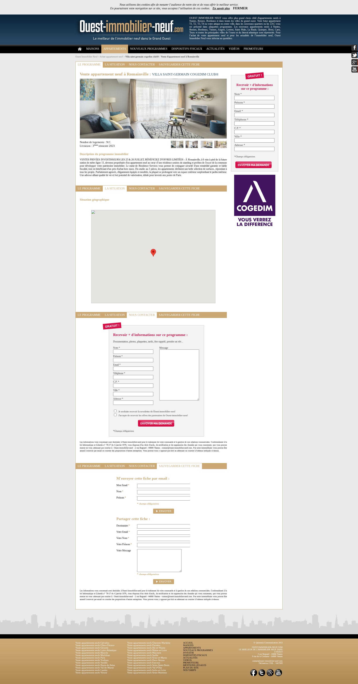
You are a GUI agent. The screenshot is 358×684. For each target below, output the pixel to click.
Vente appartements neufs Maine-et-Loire (147, 650)
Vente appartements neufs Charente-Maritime (148, 643)
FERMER (240, 8)
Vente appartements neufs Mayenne (144, 652)
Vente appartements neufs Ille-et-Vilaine (146, 647)
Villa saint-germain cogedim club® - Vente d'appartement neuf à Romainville (162, 56)
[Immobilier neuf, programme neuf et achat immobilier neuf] (131, 43)
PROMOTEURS (253, 48)
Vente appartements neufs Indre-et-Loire (146, 670)
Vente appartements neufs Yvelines (92, 660)
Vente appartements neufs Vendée (91, 662)
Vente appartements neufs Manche (91, 652)
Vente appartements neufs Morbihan (92, 655)
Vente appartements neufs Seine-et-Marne (147, 657)
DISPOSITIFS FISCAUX (187, 48)
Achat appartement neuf (111, 56)
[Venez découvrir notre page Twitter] (262, 676)
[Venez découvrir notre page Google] (270, 676)
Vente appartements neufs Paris (90, 657)
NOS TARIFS (189, 670)
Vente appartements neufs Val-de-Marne (94, 667)
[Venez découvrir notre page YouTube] (278, 676)
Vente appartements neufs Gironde (91, 647)
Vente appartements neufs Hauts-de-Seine (95, 665)
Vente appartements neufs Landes (91, 670)
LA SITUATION (115, 64)
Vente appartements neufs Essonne (143, 662)
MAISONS (92, 48)
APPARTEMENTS (114, 48)
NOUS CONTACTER (142, 64)
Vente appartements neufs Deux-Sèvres (145, 660)
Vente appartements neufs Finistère (143, 645)
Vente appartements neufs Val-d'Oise (144, 667)
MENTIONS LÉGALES (194, 665)
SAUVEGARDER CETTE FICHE (179, 64)
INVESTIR (188, 652)
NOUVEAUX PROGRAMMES (148, 48)
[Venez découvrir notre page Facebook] (253, 676)
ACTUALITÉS (215, 48)
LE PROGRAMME (89, 64)
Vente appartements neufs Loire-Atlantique (95, 650)
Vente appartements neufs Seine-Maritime (147, 672)
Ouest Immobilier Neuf (86, 56)
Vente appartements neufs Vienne (91, 672)
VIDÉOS (234, 48)
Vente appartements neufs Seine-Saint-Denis (148, 665)
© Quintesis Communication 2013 (268, 643)
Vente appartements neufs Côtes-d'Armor (95, 645)
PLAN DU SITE (191, 667)
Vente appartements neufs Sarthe (142, 655)
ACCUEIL (188, 643)
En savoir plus (221, 8)
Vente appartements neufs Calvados (92, 643)
